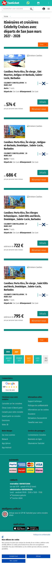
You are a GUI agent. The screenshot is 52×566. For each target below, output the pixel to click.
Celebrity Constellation (14, 83)
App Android (6, 447)
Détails (42, 102)
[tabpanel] (26, 360)
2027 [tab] (16, 352)
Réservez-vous (39, 109)
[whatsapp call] (28, 3)
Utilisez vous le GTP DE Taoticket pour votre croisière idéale (28, 514)
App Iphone (6, 443)
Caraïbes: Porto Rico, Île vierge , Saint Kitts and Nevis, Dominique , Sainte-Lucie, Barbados (26, 286)
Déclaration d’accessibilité (37, 418)
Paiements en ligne (35, 439)
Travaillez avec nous (35, 422)
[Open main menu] (48, 8)
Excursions (6, 420)
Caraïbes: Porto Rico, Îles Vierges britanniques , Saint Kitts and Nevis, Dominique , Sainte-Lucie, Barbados (22, 216)
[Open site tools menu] (48, 3)
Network (5, 439)
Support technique (35, 401)
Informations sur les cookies (38, 410)
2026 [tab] (8, 352)
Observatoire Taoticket (36, 443)
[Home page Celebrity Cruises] (43, 83)
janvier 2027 (8, 359)
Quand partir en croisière (11, 416)
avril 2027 (38, 359)
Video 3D (5, 424)
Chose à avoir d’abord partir (12, 408)
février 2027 (19, 359)
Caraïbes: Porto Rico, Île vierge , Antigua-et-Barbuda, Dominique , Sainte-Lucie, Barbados (25, 145)
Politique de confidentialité (38, 405)
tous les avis (10, 390)
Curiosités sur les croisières (12, 403)
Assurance (31, 414)
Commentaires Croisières (37, 435)
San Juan (16, 91)
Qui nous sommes (8, 435)
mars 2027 (29, 359)
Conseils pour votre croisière (12, 412)
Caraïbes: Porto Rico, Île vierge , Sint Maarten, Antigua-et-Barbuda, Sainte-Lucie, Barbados (23, 75)
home (6, 16)
